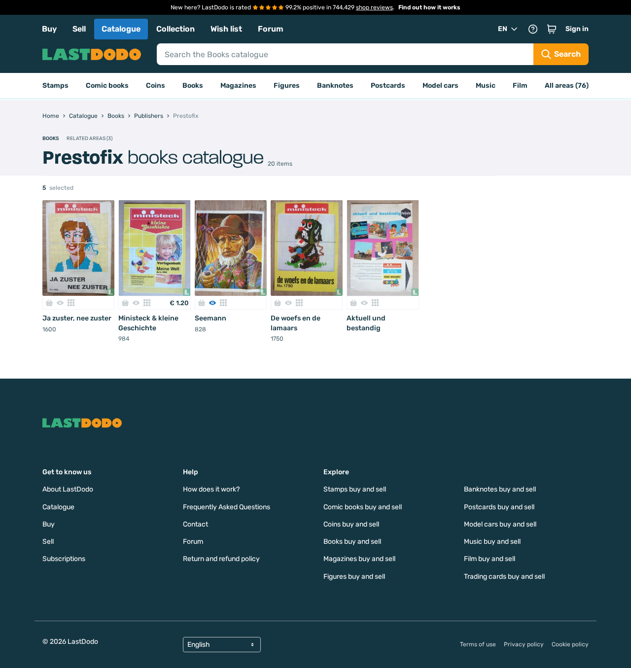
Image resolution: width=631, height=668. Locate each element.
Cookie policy (570, 644)
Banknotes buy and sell (500, 489)
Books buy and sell (352, 541)
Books (192, 85)
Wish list (226, 29)
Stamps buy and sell (354, 489)
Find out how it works (429, 7)
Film (520, 85)
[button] (552, 29)
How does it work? (211, 489)
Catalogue (121, 29)
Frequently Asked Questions (226, 507)
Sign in (577, 29)
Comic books (107, 85)
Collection (175, 29)
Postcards (388, 85)
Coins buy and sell (351, 524)
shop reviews (374, 7)
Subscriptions (63, 559)
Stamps (55, 85)
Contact (195, 524)
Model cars (440, 85)
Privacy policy (524, 644)
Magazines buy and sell (359, 559)
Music (485, 85)
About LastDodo (67, 489)
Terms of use (478, 644)
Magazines (238, 85)
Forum (270, 29)
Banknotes (335, 85)
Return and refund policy (221, 559)
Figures (287, 85)
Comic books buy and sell (362, 507)
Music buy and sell (492, 541)
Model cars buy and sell (500, 524)
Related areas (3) (89, 138)
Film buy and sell (489, 559)
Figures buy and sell (354, 576)
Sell (79, 29)
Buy (49, 29)
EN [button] (502, 29)
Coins (155, 85)
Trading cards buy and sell (504, 576)
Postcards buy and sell (499, 507)
